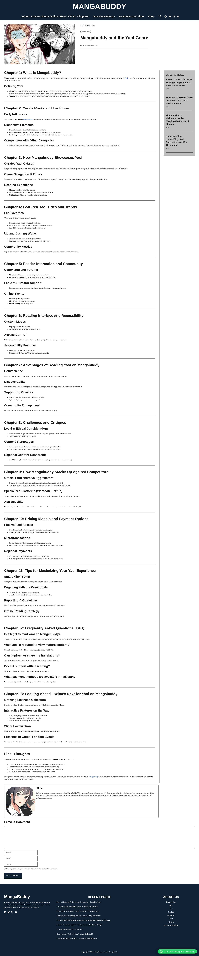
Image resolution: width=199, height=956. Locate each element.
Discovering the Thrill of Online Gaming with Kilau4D (75, 934)
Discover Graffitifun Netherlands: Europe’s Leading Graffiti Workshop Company (83, 920)
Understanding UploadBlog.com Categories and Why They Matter (78, 916)
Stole (93, 25)
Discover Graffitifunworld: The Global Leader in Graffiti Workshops (79, 925)
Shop (151, 16)
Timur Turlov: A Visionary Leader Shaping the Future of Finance (78, 911)
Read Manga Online (131, 16)
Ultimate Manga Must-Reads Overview (70, 929)
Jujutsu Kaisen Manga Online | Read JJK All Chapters (55, 16)
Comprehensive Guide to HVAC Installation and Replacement (77, 938)
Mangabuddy (93, 777)
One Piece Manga (104, 16)
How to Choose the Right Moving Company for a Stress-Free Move (179, 82)
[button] (160, 16)
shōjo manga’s (27, 119)
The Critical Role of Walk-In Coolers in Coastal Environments (179, 100)
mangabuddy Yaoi (88, 45)
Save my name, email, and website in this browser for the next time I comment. (32, 869)
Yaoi (96, 45)
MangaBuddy (99, 6)
